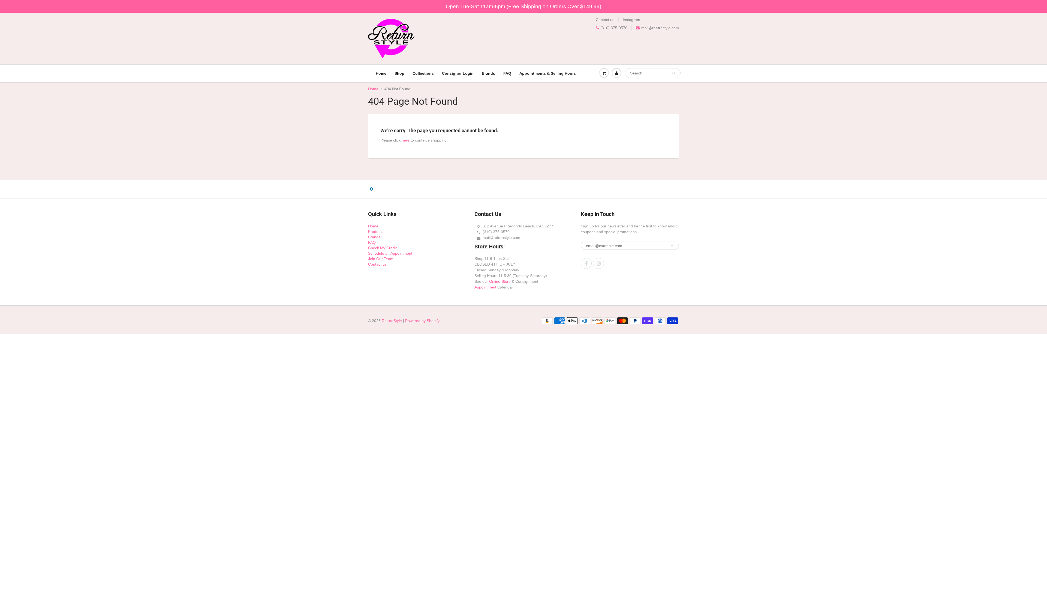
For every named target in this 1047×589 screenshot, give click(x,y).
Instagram (631, 19)
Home (381, 73)
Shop (399, 73)
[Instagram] (598, 263)
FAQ (507, 73)
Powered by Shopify (422, 320)
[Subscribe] (672, 245)
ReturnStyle (392, 320)
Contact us (605, 19)
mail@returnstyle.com (660, 28)
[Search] (674, 73)
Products (375, 231)
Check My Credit (382, 248)
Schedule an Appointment (390, 253)
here (406, 140)
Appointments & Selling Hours (547, 73)
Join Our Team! (381, 259)
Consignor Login (458, 73)
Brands (488, 73)
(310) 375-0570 (613, 28)
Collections (423, 73)
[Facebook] (586, 263)
